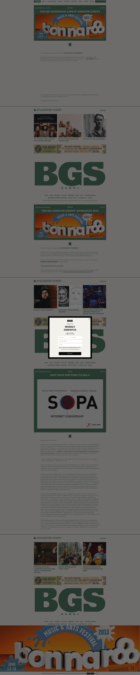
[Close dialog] (89, 319)
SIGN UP (70, 353)
